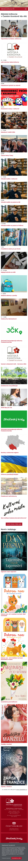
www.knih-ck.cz (15, 813)
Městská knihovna (7, 9)
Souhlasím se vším (16, 858)
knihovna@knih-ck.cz (15, 812)
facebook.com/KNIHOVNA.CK (15, 815)
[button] (2, 3)
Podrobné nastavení (6, 858)
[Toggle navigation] (26, 9)
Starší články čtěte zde (14, 524)
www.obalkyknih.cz (21, 789)
